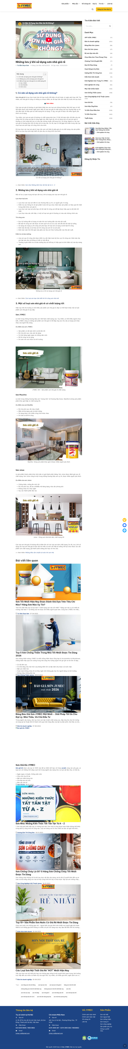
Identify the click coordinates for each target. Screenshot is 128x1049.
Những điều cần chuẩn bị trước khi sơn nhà (39, 552)
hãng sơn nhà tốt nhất (70, 985)
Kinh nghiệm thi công (92, 85)
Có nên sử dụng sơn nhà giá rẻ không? (37, 93)
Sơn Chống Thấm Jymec (25, 675)
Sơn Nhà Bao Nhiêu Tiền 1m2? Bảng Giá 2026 (103, 129)
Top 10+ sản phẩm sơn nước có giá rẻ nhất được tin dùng (47, 922)
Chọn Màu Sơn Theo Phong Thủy (96, 57)
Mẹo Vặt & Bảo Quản (92, 89)
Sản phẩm (65, 4)
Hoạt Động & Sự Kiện (92, 69)
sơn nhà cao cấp (25, 992)
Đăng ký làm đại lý (104, 9)
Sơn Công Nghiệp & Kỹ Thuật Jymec (29, 883)
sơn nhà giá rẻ (45, 992)
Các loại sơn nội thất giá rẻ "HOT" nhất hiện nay (42, 970)
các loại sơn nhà (42, 985)
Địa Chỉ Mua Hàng (91, 65)
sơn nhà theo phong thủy (60, 996)
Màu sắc (75, 4)
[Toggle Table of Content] (44, 74)
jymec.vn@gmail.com (23, 1033)
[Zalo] (124, 530)
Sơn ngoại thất (105, 1017)
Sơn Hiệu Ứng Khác (91, 106)
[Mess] (124, 525)
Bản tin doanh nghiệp (24, 726)
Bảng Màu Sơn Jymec (92, 45)
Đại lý (95, 4)
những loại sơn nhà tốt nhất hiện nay (54, 989)
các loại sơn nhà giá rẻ (55, 985)
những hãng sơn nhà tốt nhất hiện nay (31, 989)
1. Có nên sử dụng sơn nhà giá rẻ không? (30, 77)
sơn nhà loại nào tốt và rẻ (27, 996)
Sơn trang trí (104, 1022)
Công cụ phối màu (104, 1030)
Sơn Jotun (23, 86)
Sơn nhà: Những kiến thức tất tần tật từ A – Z (40, 185)
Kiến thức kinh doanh (24, 931)
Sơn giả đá (19, 768)
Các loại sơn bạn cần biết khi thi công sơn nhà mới (42, 298)
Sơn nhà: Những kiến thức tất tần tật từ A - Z (40, 823)
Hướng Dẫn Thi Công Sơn (26, 832)
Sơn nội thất (104, 1014)
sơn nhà (68, 989)
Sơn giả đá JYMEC (25, 765)
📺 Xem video (49, 103)
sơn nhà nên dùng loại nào (44, 996)
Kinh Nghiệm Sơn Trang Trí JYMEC (96, 81)
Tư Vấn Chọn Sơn (23, 65)
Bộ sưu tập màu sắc (91, 53)
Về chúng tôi (86, 4)
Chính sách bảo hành (89, 1014)
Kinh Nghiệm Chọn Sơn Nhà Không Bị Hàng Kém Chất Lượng (103, 148)
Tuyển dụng (88, 118)
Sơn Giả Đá (21, 784)
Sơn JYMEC (24, 83)
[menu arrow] (69, 3)
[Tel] (124, 520)
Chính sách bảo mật (88, 1017)
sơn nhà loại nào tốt (71, 992)
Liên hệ (109, 4)
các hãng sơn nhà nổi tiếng (28, 985)
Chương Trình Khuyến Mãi (93, 61)
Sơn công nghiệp (105, 1024)
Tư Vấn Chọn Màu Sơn (92, 110)
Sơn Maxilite (24, 85)
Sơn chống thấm (105, 1019)
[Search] (92, 9)
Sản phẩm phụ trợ (106, 1026)
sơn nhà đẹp (35, 992)
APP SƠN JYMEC (90, 37)
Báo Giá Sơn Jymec (91, 49)
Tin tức (101, 4)
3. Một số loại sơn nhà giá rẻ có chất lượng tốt (32, 81)
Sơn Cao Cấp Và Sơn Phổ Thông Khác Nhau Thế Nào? (102, 139)
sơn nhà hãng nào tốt (57, 992)
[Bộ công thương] (93, 1038)
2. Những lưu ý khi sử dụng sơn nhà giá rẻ (30, 79)
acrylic (64, 768)
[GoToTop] (125, 1046)
